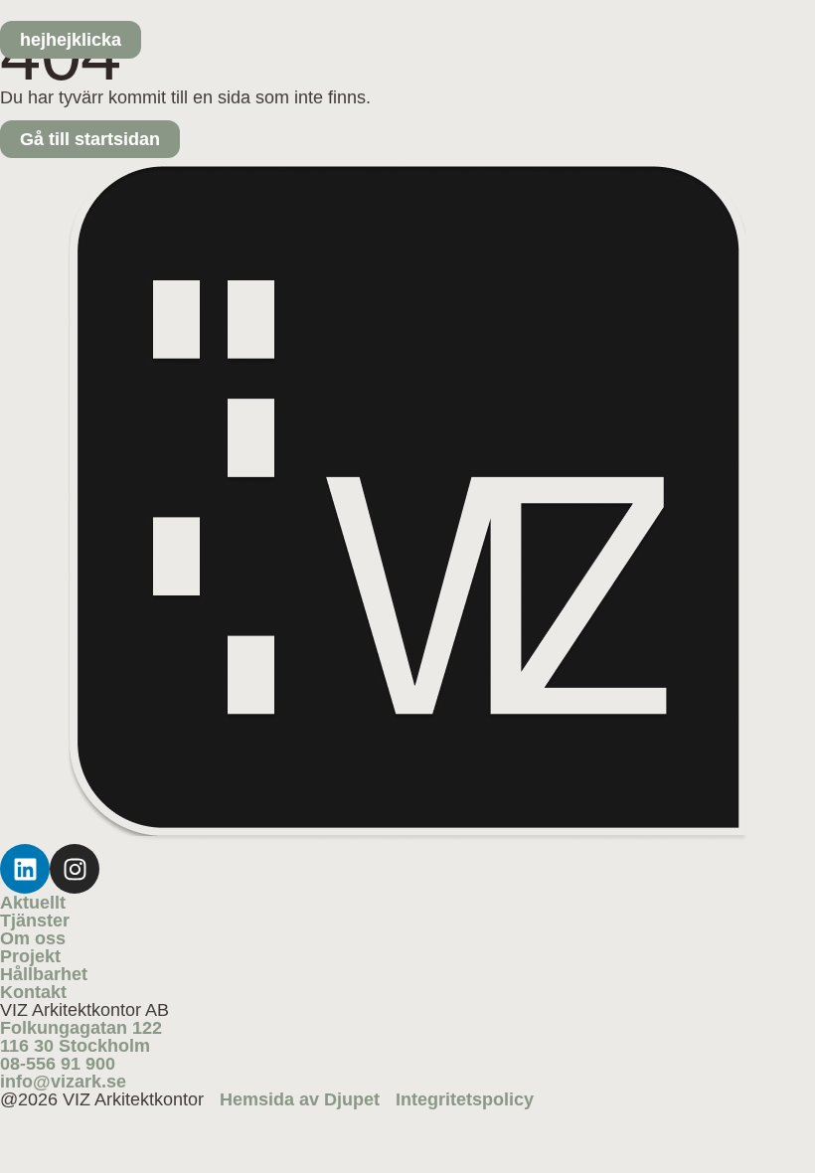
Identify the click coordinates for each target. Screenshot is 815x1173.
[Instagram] (74, 869)
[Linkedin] (25, 869)
